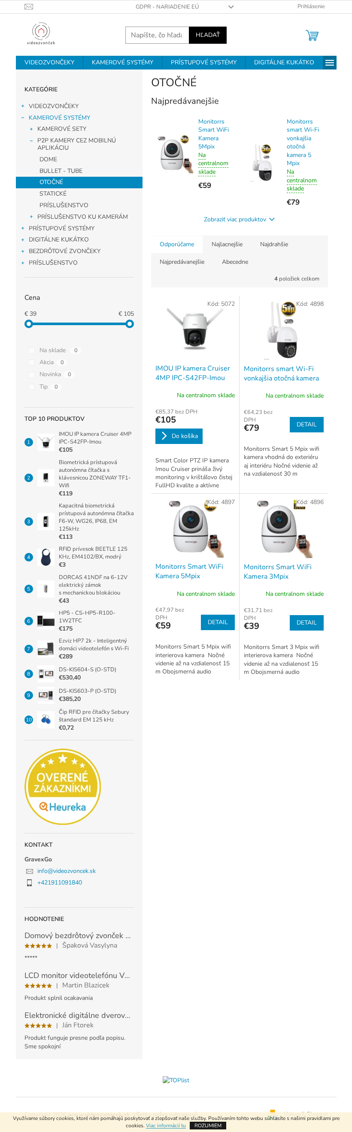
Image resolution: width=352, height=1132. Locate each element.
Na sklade (58, 350)
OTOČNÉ (51, 182)
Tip (48, 387)
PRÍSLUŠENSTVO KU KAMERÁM (82, 217)
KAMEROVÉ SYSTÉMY (59, 118)
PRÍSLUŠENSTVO (63, 205)
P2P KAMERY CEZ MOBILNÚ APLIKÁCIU (76, 144)
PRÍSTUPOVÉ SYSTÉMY (61, 228)
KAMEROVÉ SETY (61, 129)
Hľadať (208, 35)
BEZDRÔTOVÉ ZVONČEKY (64, 251)
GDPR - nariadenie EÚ (167, 7)
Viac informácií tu (166, 1125)
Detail (307, 424)
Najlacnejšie (227, 244)
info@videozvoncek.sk (66, 871)
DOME (48, 159)
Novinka (55, 374)
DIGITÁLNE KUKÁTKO (59, 239)
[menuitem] (49, 62)
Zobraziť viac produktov (235, 219)
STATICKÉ (53, 194)
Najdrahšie (274, 244)
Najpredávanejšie (182, 262)
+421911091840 (59, 882)
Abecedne (235, 262)
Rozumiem (208, 1125)
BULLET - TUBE (60, 171)
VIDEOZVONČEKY (54, 106)
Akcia (51, 362)
